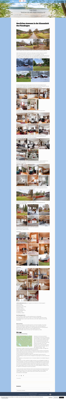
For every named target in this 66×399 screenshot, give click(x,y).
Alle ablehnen (56, 397)
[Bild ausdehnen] (24, 33)
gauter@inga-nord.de (43, 394)
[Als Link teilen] (23, 375)
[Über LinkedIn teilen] (21, 375)
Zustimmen (61, 397)
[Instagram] (50, 394)
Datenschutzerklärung (5, 397)
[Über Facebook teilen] (16, 375)
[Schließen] (64, 397)
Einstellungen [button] (50, 397)
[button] (59, 1)
